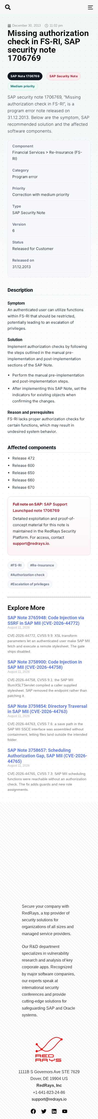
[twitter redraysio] (43, 1111)
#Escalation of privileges (30, 584)
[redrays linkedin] (54, 1111)
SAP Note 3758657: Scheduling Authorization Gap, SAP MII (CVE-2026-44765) (47, 756)
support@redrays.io (31, 543)
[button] (8, 7)
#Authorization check (27, 575)
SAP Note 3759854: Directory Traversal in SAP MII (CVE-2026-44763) (47, 708)
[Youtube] (64, 1111)
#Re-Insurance (42, 565)
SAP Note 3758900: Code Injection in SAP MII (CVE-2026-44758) (45, 664)
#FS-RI (16, 565)
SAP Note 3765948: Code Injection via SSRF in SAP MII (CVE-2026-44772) (46, 620)
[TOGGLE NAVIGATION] (78, 7)
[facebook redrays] (33, 1111)
